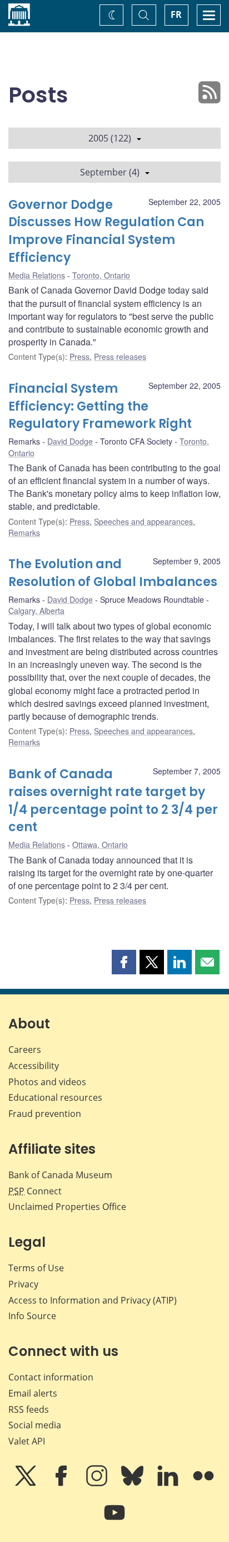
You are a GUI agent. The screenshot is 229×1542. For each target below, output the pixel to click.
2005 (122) (109, 138)
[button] (124, 962)
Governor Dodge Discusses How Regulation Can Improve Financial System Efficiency (106, 231)
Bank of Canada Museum (60, 1175)
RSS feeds (28, 1409)
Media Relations (36, 275)
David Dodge (70, 441)
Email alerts (32, 1393)
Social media (34, 1425)
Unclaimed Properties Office (67, 1207)
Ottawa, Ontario (100, 844)
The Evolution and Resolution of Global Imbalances (112, 573)
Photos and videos (47, 1082)
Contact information (50, 1377)
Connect (35, 1191)
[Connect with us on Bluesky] (133, 1483)
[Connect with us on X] (26, 1483)
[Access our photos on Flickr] (203, 1483)
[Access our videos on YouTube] (114, 1520)
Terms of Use (36, 1268)
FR (176, 14)
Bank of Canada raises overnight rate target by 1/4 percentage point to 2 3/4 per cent (113, 800)
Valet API (26, 1441)
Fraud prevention (44, 1113)
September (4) (110, 172)
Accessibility (33, 1066)
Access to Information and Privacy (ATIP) (92, 1300)
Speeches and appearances (143, 521)
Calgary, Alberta (36, 610)
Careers (24, 1049)
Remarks (24, 532)
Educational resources (55, 1097)
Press (79, 356)
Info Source (32, 1316)
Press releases (120, 356)
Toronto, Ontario (101, 275)
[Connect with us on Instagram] (98, 1483)
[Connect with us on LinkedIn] (169, 1483)
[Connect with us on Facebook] (62, 1483)
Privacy (23, 1284)
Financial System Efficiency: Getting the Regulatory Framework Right (100, 406)
